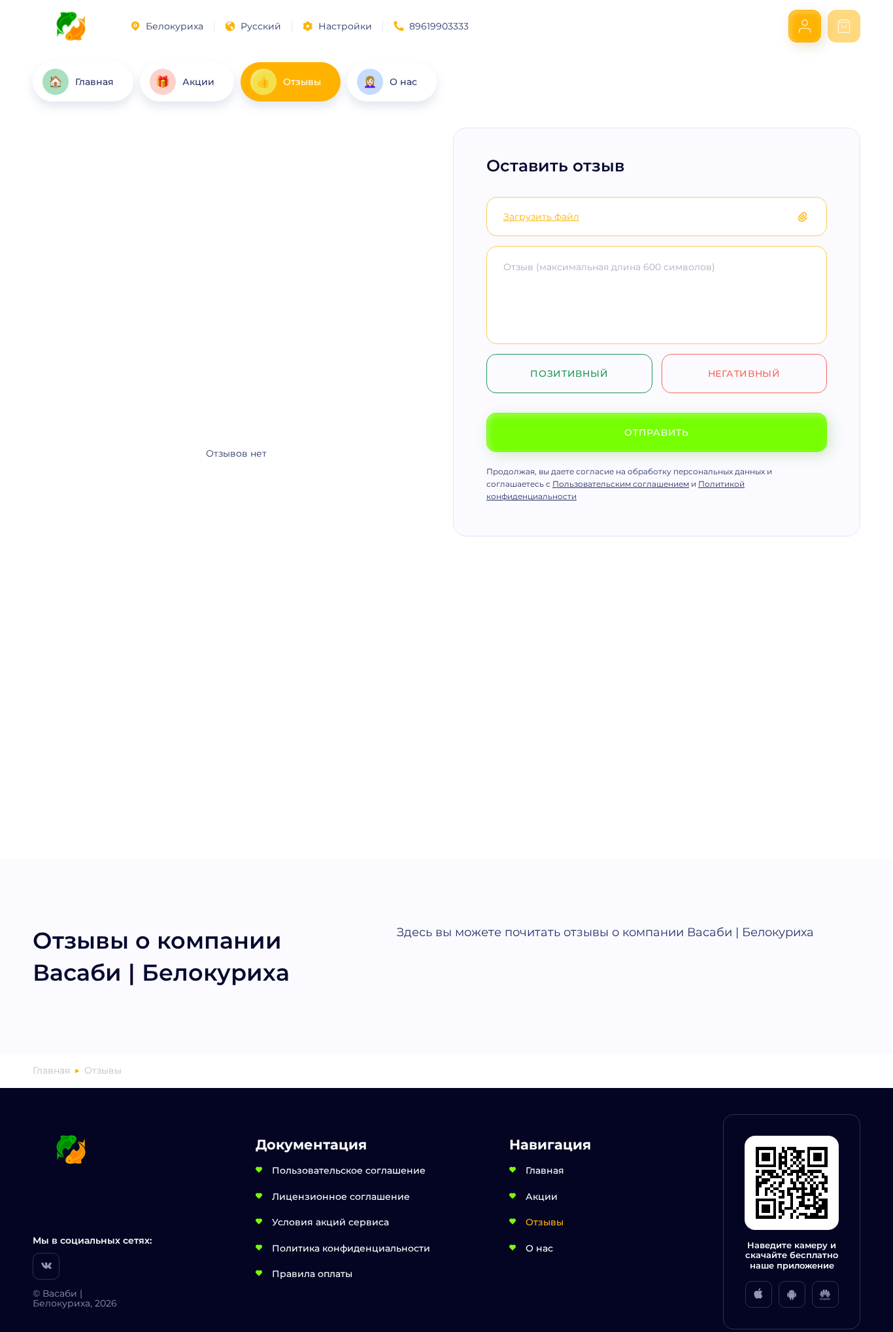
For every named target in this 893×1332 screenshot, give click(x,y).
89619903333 (439, 26)
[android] (792, 1294)
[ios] (758, 1294)
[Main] (71, 26)
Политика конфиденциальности (351, 1248)
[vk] (46, 1266)
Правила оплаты (312, 1274)
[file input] (809, 217)
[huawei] (825, 1294)
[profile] (804, 26)
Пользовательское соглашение (349, 1170)
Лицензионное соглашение (341, 1196)
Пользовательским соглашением (620, 484)
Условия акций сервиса (330, 1222)
